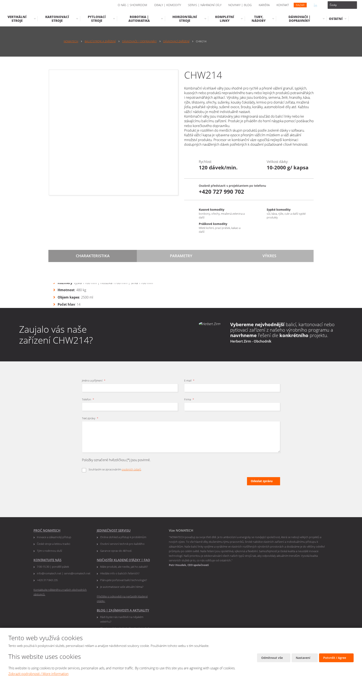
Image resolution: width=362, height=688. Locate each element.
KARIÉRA (264, 5)
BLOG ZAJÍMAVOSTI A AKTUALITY (123, 610)
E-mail (189, 380)
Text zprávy (90, 418)
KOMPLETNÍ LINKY (224, 19)
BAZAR (300, 5)
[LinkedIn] (315, 5)
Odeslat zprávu (262, 481)
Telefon (88, 399)
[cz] (342, 5)
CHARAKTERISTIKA (93, 255)
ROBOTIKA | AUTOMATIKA (139, 19)
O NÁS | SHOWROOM (132, 5)
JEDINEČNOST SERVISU (114, 530)
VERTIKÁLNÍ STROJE (17, 19)
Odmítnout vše (272, 658)
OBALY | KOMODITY (167, 5)
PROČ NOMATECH (47, 530)
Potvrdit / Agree (335, 658)
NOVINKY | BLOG (240, 5)
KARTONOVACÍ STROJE (57, 19)
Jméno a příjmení (93, 380)
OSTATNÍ (336, 19)
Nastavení (303, 658)
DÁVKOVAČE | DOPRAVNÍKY (299, 19)
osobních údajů (131, 469)
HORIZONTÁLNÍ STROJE (184, 19)
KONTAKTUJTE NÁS (47, 560)
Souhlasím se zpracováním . (115, 469)
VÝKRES (269, 255)
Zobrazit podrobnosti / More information (38, 673)
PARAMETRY (181, 255)
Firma (189, 399)
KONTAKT (283, 5)
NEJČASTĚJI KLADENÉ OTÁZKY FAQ (123, 560)
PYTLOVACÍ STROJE (97, 19)
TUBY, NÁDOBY (259, 19)
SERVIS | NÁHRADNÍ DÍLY (204, 5)
